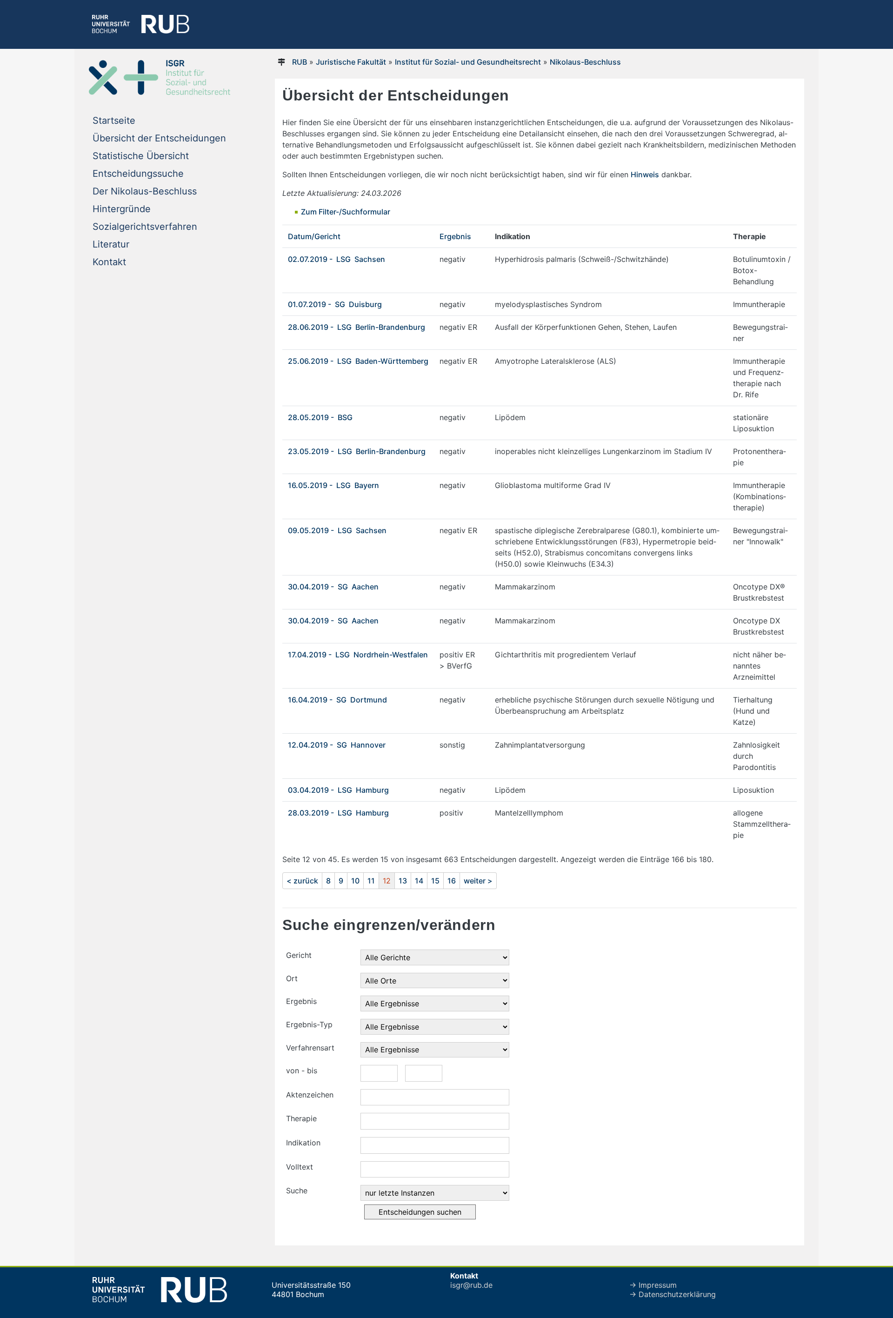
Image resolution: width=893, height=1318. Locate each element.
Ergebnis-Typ (309, 1024)
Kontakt (109, 262)
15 (435, 880)
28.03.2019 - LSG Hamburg (338, 812)
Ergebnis (455, 236)
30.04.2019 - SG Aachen (333, 586)
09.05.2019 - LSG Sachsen (337, 530)
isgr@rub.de (471, 1285)
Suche (296, 1190)
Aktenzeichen (309, 1094)
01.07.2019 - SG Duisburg (335, 304)
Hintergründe (122, 208)
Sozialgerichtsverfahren (145, 226)
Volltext (299, 1166)
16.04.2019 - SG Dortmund (337, 699)
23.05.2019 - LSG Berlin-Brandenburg (357, 451)
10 (355, 880)
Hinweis (645, 174)
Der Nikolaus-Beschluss (145, 191)
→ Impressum (653, 1285)
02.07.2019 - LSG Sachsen (336, 259)
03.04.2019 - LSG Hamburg (338, 790)
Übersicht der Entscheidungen (159, 138)
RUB (299, 62)
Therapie (301, 1118)
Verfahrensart (310, 1047)
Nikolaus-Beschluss (585, 62)
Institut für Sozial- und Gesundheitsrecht (468, 62)
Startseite (114, 120)
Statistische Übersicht (141, 155)
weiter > (478, 880)
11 (371, 880)
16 (451, 880)
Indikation (303, 1142)
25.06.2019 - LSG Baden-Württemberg (358, 361)
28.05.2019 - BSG (321, 417)
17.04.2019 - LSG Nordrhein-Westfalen (358, 654)
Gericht (299, 955)
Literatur (111, 244)
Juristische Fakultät (351, 62)
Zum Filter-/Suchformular (345, 211)
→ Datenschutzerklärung (672, 1294)
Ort (292, 978)
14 (419, 880)
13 (403, 880)
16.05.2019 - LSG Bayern (333, 485)
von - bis (301, 1070)
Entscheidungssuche (138, 173)
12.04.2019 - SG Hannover (337, 744)
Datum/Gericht (314, 236)
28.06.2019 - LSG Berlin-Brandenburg (356, 327)
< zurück (302, 880)
